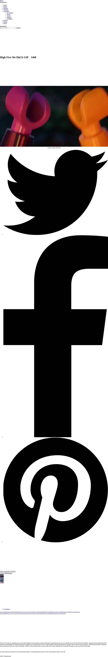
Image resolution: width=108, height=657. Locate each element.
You (65, 613)
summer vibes (35, 613)
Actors (1, 612)
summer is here (29, 613)
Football (42, 612)
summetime (40, 613)
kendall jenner (63, 612)
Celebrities (9, 19)
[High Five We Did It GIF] (54, 116)
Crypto (8, 15)
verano (58, 613)
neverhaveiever (71, 612)
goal (49, 612)
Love (67, 612)
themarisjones (54, 613)
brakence (14, 612)
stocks (19, 613)
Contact (5, 20)
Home (5, 5)
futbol (45, 612)
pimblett (5, 613)
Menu (1, 0)
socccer (11, 613)
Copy (6, 573)
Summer (9, 17)
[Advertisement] (54, 40)
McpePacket (3, 2)
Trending (5, 9)
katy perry (58, 612)
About (5, 6)
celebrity (19, 612)
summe (21, 613)
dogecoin (31, 612)
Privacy (5, 22)
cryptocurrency (26, 612)
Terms (5, 23)
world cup (62, 613)
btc (16, 612)
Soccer (8, 14)
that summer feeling (46, 613)
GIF (47, 612)
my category (10, 12)
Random (5, 8)
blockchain (10, 612)
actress (4, 612)
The (51, 613)
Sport (16, 613)
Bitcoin (6, 612)
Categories (6, 11)
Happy (51, 612)
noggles (75, 612)
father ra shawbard (36, 612)
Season (8, 613)
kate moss (54, 612)
